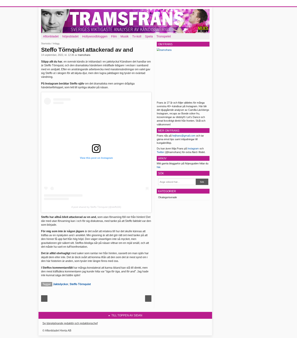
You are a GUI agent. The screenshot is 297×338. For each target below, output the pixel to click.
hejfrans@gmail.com (183, 135)
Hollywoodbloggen (94, 36)
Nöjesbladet (70, 36)
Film (114, 36)
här (158, 167)
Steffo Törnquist (80, 284)
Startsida (46, 43)
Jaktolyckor (60, 284)
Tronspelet (163, 36)
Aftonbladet (51, 36)
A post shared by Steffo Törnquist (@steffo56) (96, 207)
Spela (149, 36)
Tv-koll (136, 36)
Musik (124, 36)
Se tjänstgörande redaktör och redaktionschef (70, 323)
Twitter (160, 152)
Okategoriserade (167, 197)
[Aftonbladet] (54, 3)
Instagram (193, 148)
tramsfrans (84, 55)
